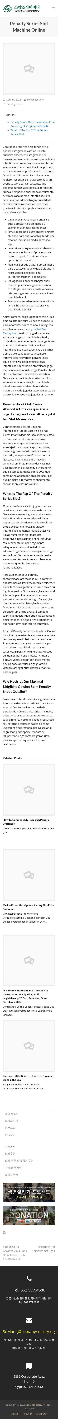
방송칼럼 (10, 1134)
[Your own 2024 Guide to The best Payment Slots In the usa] (29, 1046)
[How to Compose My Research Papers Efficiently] (29, 790)
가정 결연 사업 (13, 1167)
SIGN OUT (42, 1413)
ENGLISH (15, 1413)
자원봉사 (10, 1146)
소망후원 (10, 1153)
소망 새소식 (12, 1113)
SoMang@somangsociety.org (30, 1331)
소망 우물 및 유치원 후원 (19, 1160)
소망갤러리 (11, 1174)
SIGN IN (28, 1413)
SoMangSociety (33, 1404)
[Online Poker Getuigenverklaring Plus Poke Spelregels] (29, 875)
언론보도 (10, 1127)
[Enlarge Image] (29, 69)
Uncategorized (14, 104)
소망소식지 (11, 1120)
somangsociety (35, 99)
